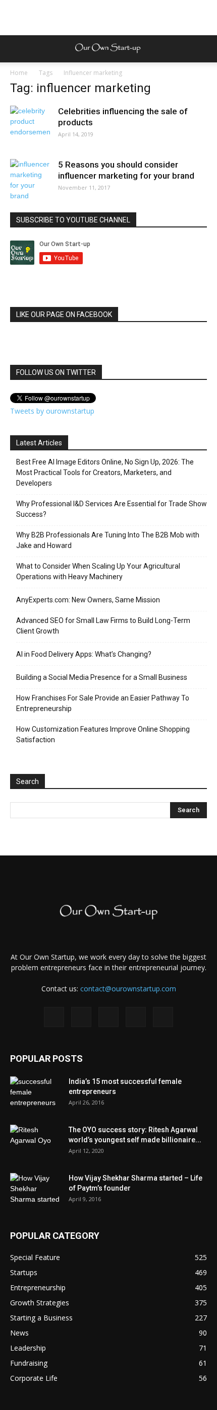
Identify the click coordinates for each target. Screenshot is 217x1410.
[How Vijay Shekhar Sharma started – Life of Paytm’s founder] (35, 1190)
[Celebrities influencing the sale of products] (30, 126)
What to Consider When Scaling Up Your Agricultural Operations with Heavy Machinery (98, 571)
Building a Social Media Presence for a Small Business (101, 677)
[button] (203, 48)
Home (19, 72)
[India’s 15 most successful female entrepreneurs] (35, 1094)
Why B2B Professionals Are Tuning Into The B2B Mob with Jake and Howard (107, 540)
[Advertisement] (108, 17)
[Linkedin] (108, 1017)
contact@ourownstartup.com (128, 988)
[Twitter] (136, 1017)
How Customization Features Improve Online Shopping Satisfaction (103, 734)
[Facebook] (54, 1017)
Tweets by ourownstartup (52, 411)
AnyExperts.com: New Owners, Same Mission (88, 600)
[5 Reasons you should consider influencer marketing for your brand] (30, 180)
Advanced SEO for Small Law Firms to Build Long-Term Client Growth (103, 625)
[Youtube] (163, 1017)
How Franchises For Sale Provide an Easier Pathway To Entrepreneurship (102, 703)
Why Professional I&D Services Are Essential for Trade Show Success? (111, 509)
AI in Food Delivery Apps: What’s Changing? (83, 654)
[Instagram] (81, 1017)
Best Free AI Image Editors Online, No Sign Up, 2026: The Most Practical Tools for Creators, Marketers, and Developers (105, 472)
